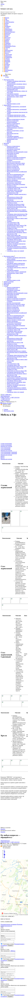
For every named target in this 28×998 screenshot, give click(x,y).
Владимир (7, 51)
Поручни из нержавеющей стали (15, 174)
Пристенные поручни (12, 133)
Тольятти (7, 39)
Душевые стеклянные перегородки (16, 243)
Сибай (6, 63)
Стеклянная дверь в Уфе (13, 224)
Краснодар (8, 33)
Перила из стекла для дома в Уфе (15, 164)
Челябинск (8, 26)
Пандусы (9, 134)
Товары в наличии (9, 281)
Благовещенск (9, 70)
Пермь (6, 36)
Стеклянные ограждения (13, 149)
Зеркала (9, 98)
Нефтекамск (8, 56)
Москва (7, 17)
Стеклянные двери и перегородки (16, 86)
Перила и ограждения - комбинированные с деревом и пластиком (15, 128)
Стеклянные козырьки (13, 93)
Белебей (7, 65)
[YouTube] (4, 854)
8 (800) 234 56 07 (5, 397)
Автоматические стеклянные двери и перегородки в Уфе (17, 216)
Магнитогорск (9, 50)
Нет (3, 4)
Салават (7, 27)
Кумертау (7, 64)
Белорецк (7, 60)
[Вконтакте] (4, 852)
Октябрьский (8, 57)
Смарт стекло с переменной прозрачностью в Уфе (14, 192)
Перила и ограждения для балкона (16, 184)
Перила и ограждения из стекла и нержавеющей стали (16, 88)
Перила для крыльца (12, 180)
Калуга (7, 53)
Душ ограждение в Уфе (13, 222)
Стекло (9, 102)
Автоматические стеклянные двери (16, 241)
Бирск (6, 68)
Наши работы (7, 105)
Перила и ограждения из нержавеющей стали (13, 124)
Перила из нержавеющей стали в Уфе (17, 238)
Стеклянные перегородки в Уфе (15, 231)
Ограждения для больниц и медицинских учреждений (14, 182)
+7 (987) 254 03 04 (14, 397)
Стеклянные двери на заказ (14, 239)
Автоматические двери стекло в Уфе (16, 225)
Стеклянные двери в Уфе (13, 188)
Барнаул (7, 40)
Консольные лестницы (13, 153)
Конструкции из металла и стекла (16, 163)
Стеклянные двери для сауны (14, 190)
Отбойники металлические (14, 177)
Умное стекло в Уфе (12, 208)
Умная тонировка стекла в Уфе (15, 226)
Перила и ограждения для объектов (16, 157)
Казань (7, 23)
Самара (7, 20)
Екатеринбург (8, 30)
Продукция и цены (9, 79)
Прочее (9, 142)
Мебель (9, 99)
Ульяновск (7, 43)
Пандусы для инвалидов (13, 168)
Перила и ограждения (12, 166)
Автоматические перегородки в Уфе (16, 207)
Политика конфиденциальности (11, 925)
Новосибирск (8, 29)
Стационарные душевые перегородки (17, 236)
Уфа (6, 19)
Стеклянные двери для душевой (15, 251)
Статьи (5, 144)
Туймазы (7, 58)
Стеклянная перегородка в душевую (16, 209)
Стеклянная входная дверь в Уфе (15, 205)
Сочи (6, 49)
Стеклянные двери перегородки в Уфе (17, 214)
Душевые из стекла (12, 202)
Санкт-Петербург (9, 22)
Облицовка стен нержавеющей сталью (17, 151)
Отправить (10, 945)
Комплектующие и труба (13, 103)
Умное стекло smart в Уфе (13, 235)
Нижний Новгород (10, 32)
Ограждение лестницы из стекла (15, 204)
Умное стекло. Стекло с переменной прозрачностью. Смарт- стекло (16, 96)
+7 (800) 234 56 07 (5, 399)
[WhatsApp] (4, 850)
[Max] (4, 857)
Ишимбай (7, 61)
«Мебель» (12, 950)
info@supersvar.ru (5, 396)
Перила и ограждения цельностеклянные (12, 121)
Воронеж (7, 34)
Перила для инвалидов (13, 170)
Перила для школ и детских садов (16, 178)
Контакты (6, 143)
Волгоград (8, 37)
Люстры (9, 101)
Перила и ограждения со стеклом (15, 119)
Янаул (6, 71)
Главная (6, 409)
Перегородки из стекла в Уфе (14, 197)
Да (1, 4)
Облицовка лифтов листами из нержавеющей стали (15, 138)
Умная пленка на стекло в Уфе (15, 201)
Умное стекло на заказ (13, 242)
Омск (6, 24)
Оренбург (7, 47)
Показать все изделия (6, 446)
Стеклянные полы (11, 154)
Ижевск (7, 41)
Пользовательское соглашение (9, 924)
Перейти (3, 829)
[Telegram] (4, 856)
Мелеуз (7, 67)
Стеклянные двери (12, 156)
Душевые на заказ (11, 185)
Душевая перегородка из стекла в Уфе (17, 187)
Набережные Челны (10, 46)
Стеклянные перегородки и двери (16, 115)
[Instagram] (4, 853)
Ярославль (8, 44)
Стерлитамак (8, 54)
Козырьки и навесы (12, 150)
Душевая (9, 221)
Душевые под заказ (12, 228)
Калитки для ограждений (13, 161)
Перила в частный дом (13, 167)
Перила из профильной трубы (15, 176)
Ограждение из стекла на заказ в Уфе (17, 229)
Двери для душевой (12, 245)
